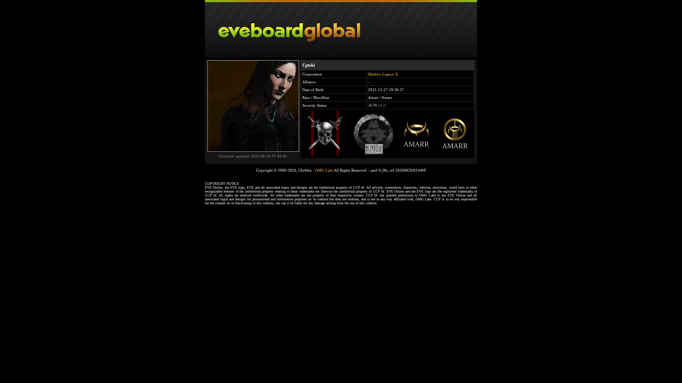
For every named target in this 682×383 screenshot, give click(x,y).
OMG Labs (324, 170)
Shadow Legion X (383, 74)
